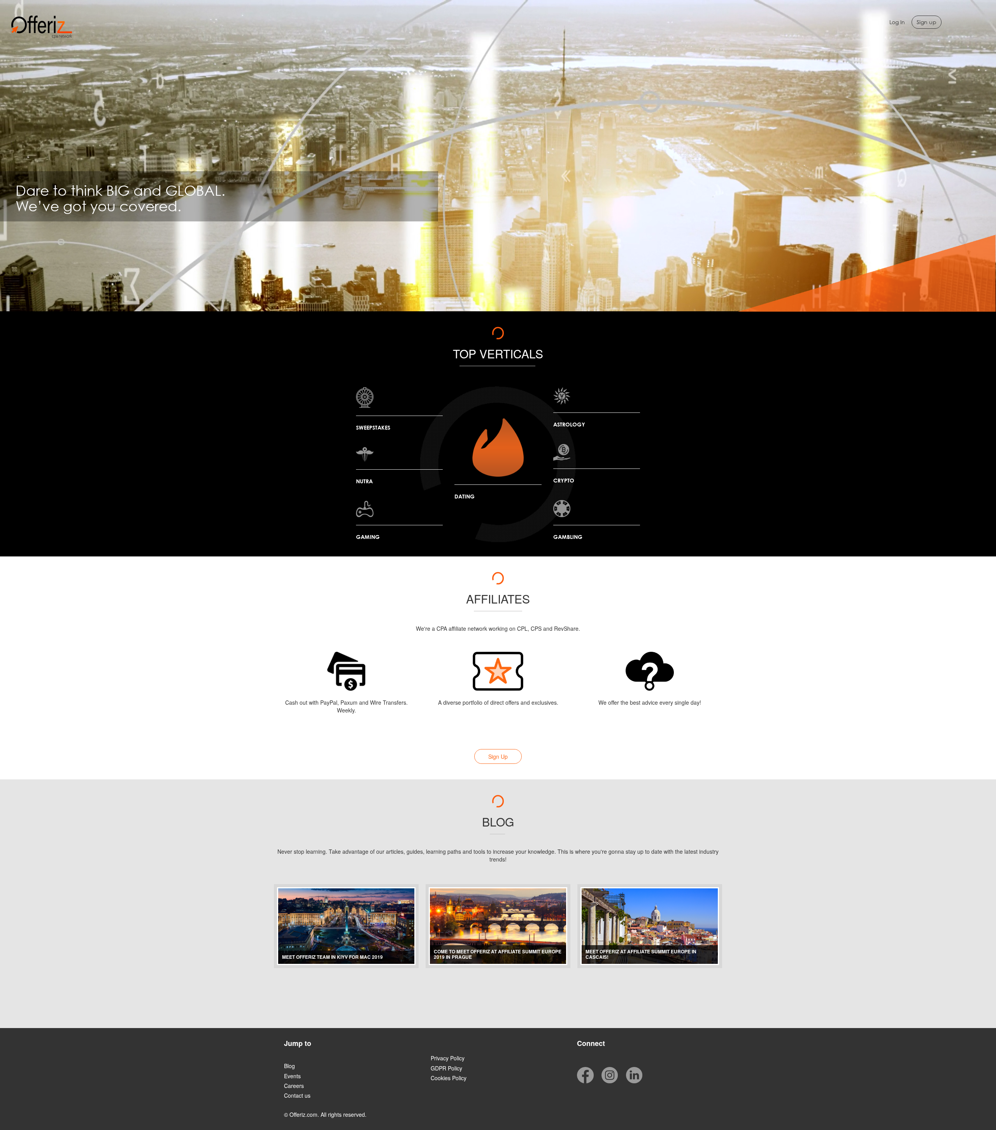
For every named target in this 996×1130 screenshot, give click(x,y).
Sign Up (498, 756)
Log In (897, 22)
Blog (289, 1066)
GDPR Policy (446, 1068)
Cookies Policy (448, 1078)
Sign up (926, 22)
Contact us (297, 1095)
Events (292, 1076)
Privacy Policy (448, 1058)
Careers (294, 1086)
